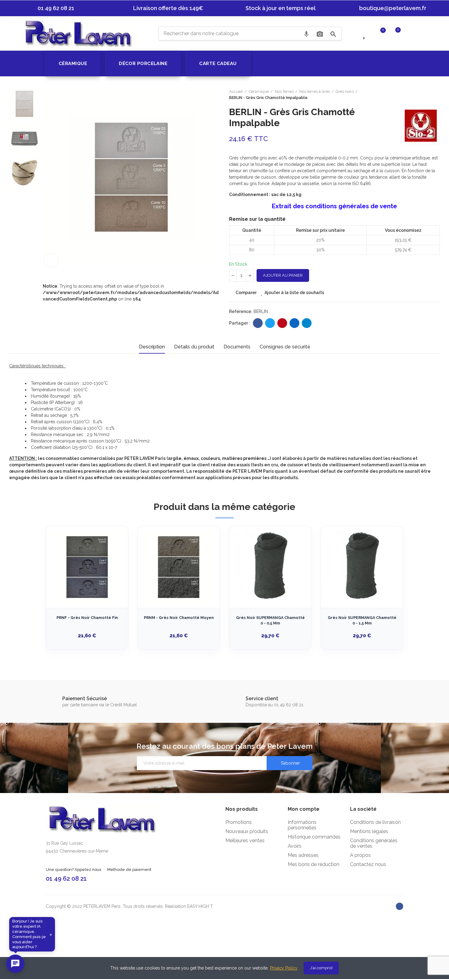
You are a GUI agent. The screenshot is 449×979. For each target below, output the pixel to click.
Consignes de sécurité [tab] (285, 347)
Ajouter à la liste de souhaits (294, 292)
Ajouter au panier (283, 275)
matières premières (244, 458)
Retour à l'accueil (437, 95)
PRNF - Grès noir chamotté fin (87, 617)
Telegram (307, 323)
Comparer (246, 292)
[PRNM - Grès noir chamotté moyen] (179, 567)
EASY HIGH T (200, 906)
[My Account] (410, 33)
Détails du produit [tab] (194, 347)
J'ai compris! (321, 968)
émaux (191, 458)
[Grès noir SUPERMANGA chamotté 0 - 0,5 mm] (270, 567)
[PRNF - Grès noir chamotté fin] (87, 567)
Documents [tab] (237, 347)
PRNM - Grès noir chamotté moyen (179, 617)
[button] (53, 8)
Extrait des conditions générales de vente (334, 206)
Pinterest (282, 323)
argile (174, 458)
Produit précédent (429, 95)
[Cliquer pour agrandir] (51, 260)
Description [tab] (152, 347)
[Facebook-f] (399, 906)
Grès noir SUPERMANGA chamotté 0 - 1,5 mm (362, 620)
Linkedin (294, 323)
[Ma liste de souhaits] (365, 33)
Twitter (270, 323)
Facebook (258, 323)
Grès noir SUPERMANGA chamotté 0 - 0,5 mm (270, 620)
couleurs (210, 458)
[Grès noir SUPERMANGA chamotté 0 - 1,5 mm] (362, 567)
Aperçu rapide (112, 561)
